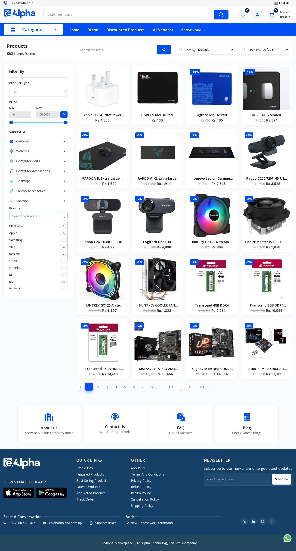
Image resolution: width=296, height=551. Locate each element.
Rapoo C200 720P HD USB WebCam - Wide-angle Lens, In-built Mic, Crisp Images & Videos (266, 178)
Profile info (84, 468)
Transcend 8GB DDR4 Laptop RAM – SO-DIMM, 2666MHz (266, 305)
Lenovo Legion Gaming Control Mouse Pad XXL (212, 178)
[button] (18, 492)
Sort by (190, 50)
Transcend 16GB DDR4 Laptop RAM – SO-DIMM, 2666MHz (102, 369)
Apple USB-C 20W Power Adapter (102, 115)
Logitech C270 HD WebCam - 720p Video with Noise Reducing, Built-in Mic (157, 242)
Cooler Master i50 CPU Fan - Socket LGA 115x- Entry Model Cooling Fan (266, 242)
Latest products (88, 487)
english (284, 3)
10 (171, 386)
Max (39, 108)
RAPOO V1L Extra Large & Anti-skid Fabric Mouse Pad (102, 178)
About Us (138, 468)
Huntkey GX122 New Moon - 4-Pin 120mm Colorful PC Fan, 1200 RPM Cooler (212, 242)
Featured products (90, 474)
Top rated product (90, 493)
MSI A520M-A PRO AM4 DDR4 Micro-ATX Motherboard (157, 369)
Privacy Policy (141, 480)
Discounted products (126, 29)
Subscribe (281, 479)
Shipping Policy (142, 505)
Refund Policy (141, 487)
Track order (85, 499)
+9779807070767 (21, 3)
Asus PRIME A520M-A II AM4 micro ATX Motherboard (266, 369)
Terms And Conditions (147, 474)
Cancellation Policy (145, 499)
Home (74, 29)
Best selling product (91, 480)
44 (202, 386)
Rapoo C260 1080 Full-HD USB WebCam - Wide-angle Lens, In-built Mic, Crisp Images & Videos (102, 242)
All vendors (163, 29)
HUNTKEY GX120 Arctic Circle (102, 305)
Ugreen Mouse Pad (212, 115)
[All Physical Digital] (38, 92)
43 (191, 386)
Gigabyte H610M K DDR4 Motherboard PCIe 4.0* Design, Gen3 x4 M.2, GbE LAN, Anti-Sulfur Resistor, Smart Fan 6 (211, 369)
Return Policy (141, 493)
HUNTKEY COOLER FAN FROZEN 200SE (157, 305)
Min (11, 108)
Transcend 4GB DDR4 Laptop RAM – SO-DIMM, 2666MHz (211, 305)
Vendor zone (190, 30)
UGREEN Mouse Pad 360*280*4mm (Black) (157, 115)
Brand (93, 29)
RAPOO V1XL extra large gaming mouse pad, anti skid (157, 178)
